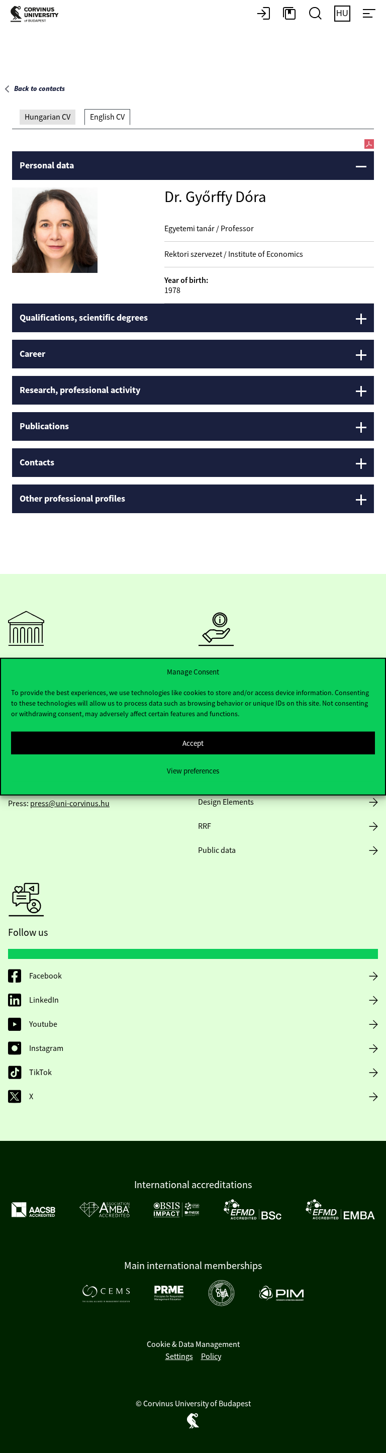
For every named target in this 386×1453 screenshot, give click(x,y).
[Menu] (369, 14)
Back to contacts (39, 89)
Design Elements (226, 802)
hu (342, 13)
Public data (217, 850)
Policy (211, 1356)
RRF (204, 826)
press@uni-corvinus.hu (70, 804)
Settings (179, 1356)
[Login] (263, 14)
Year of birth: (186, 280)
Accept (193, 742)
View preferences (193, 770)
